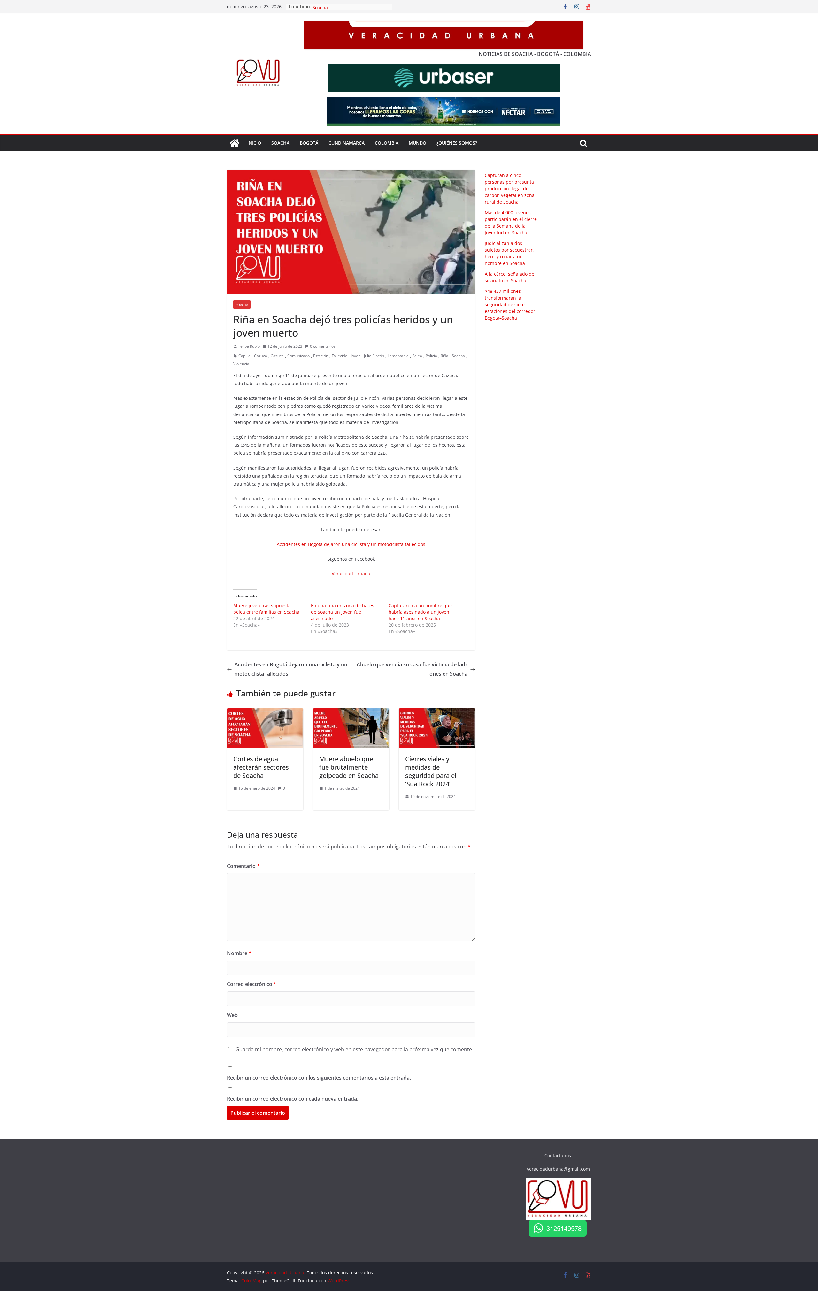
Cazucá (260, 356)
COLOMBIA (386, 143)
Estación (320, 356)
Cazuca (277, 356)
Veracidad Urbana (351, 574)
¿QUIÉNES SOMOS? (456, 143)
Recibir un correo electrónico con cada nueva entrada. (292, 1098)
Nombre (239, 953)
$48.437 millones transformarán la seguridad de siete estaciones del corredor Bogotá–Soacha (510, 304)
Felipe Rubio (249, 346)
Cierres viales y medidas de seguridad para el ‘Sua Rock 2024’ (430, 771)
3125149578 (564, 1228)
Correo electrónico (251, 984)
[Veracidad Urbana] (234, 143)
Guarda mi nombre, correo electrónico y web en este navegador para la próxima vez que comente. (354, 1049)
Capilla (244, 356)
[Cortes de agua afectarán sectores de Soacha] (265, 712)
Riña (444, 356)
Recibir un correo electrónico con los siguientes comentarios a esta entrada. (319, 1077)
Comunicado (298, 356)
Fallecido (339, 356)
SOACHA (280, 143)
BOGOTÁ (309, 143)
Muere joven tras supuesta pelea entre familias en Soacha (266, 609)
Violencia (241, 364)
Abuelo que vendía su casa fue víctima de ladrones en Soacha (412, 669)
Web (232, 1015)
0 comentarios (323, 346)
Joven (355, 356)
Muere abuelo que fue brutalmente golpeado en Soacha (349, 767)
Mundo (417, 143)
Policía (431, 356)
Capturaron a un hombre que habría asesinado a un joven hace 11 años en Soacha (420, 612)
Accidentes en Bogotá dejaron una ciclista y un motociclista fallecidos (351, 544)
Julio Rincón (374, 356)
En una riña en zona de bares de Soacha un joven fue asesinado (342, 612)
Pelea (417, 356)
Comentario (243, 866)
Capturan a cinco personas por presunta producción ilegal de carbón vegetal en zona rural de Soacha (510, 188)
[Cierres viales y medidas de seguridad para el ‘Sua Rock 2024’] (437, 712)
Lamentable (398, 356)
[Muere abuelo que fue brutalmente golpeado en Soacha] (351, 712)
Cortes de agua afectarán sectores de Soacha (261, 767)
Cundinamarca (346, 143)
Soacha (242, 304)
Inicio (254, 143)
